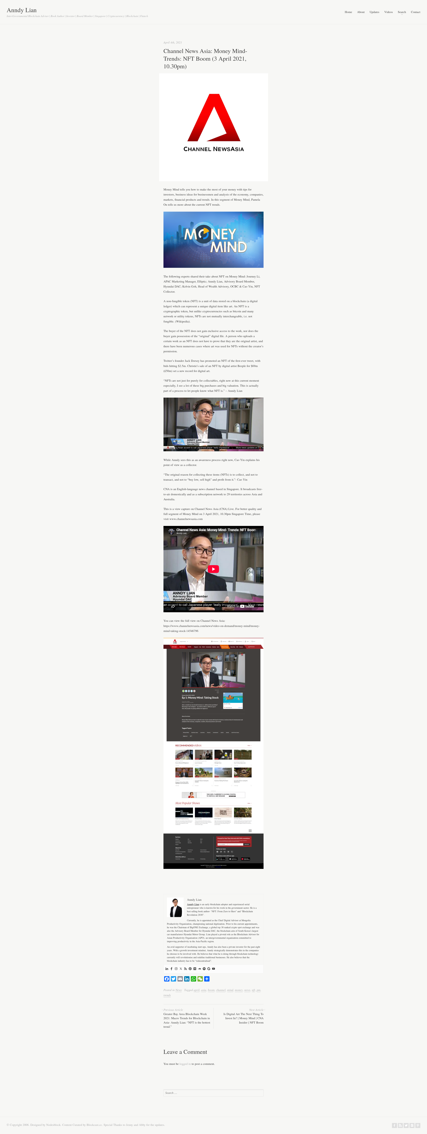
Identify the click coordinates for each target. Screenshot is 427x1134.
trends (167, 995)
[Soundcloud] (199, 969)
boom (211, 990)
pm (258, 990)
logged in (185, 1064)
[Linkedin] (166, 969)
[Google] (208, 969)
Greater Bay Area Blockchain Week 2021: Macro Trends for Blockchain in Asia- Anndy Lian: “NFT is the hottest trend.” (186, 1018)
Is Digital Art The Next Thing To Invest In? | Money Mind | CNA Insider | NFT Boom (244, 1016)
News (178, 990)
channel (221, 990)
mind (230, 990)
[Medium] (194, 969)
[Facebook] (171, 969)
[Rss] (185, 969)
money (239, 990)
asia (203, 990)
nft (253, 990)
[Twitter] (180, 969)
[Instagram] (176, 969)
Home (348, 12)
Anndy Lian (22, 10)
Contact (415, 12)
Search (402, 12)
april (196, 990)
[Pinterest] (190, 969)
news (247, 990)
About (361, 12)
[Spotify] (204, 969)
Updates (374, 12)
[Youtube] (213, 969)
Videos (388, 12)
